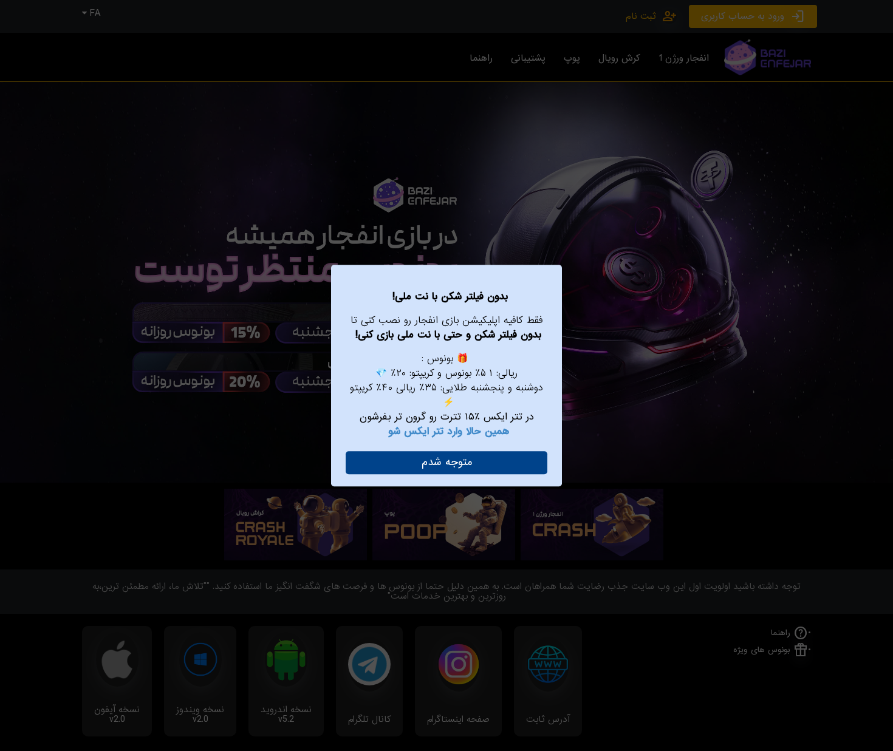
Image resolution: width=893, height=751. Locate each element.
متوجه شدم (447, 462)
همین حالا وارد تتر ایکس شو (448, 431)
